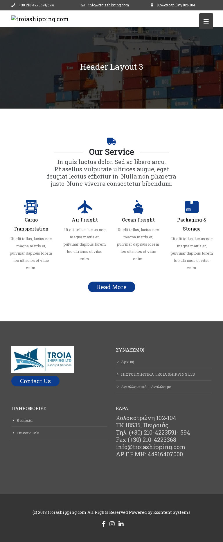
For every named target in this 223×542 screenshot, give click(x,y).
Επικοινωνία (28, 432)
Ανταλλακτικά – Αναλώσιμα (146, 386)
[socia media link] (104, 523)
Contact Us (35, 381)
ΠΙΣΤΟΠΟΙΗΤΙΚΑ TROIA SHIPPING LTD (158, 374)
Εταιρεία (25, 420)
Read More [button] (112, 287)
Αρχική (127, 361)
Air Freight (85, 220)
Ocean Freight (138, 220)
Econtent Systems (171, 512)
